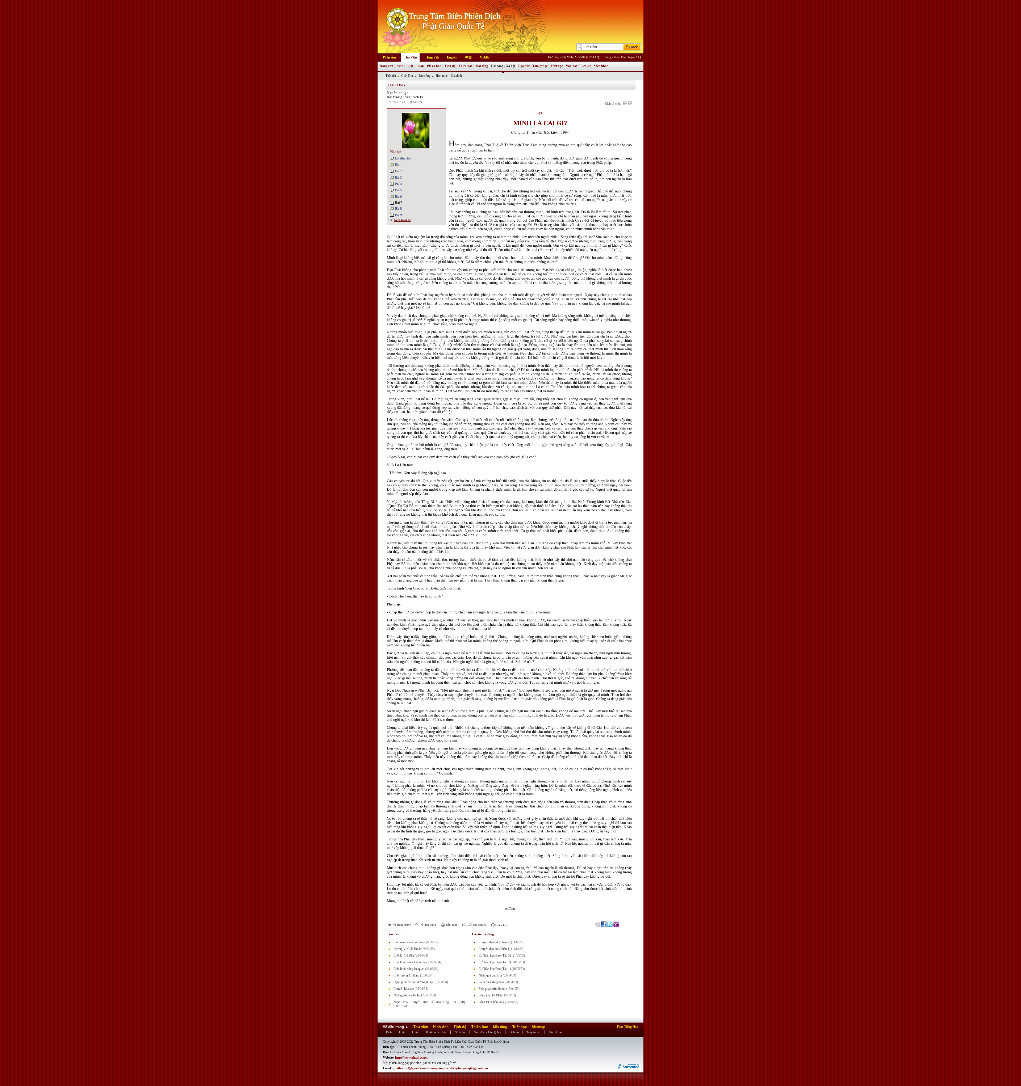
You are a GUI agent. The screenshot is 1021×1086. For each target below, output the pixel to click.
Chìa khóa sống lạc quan (409, 969)
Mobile (484, 57)
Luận (420, 66)
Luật (410, 66)
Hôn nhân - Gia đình (449, 76)
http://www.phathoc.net (411, 1057)
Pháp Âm (389, 57)
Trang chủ (386, 66)
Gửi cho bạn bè (477, 924)
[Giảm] (624, 102)
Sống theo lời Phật (490, 995)
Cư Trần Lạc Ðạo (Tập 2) (495, 962)
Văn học (571, 66)
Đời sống (424, 76)
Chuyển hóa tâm (404, 989)
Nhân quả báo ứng (490, 975)
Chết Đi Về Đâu (404, 955)
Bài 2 (398, 171)
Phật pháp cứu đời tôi (492, 989)
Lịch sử (585, 66)
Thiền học (465, 66)
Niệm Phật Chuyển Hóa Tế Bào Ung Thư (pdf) (429, 1002)
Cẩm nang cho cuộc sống (409, 942)
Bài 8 (398, 209)
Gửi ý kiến (501, 925)
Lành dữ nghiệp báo (491, 982)
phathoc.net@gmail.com (409, 1068)
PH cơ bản (434, 66)
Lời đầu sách (403, 158)
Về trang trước (401, 924)
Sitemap (538, 1027)
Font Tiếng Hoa (627, 1027)
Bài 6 (398, 197)
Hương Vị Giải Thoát (407, 949)
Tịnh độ (450, 66)
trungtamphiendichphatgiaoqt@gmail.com (459, 1068)
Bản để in (451, 924)
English (452, 57)
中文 (468, 57)
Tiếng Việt (432, 57)
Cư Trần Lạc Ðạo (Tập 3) (495, 955)
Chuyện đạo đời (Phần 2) (494, 942)
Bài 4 (398, 184)
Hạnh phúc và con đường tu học (414, 982)
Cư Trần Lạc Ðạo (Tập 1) (495, 969)
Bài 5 (398, 190)
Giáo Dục (407, 76)
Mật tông (481, 66)
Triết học (557, 66)
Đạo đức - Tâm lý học (532, 66)
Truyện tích (533, 1032)
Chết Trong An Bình (406, 975)
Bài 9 (398, 215)
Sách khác (601, 66)
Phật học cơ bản (436, 1032)
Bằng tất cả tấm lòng (491, 1002)
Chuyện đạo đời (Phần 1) (494, 949)
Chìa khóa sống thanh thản (410, 962)
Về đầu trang (427, 924)
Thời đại (391, 76)
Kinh (399, 66)
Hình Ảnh (441, 1027)
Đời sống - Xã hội (503, 66)
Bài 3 (398, 177)
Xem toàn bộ (402, 220)
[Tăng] (629, 102)
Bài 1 (398, 165)
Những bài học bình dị (408, 995)
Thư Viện (410, 57)
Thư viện (420, 1027)
